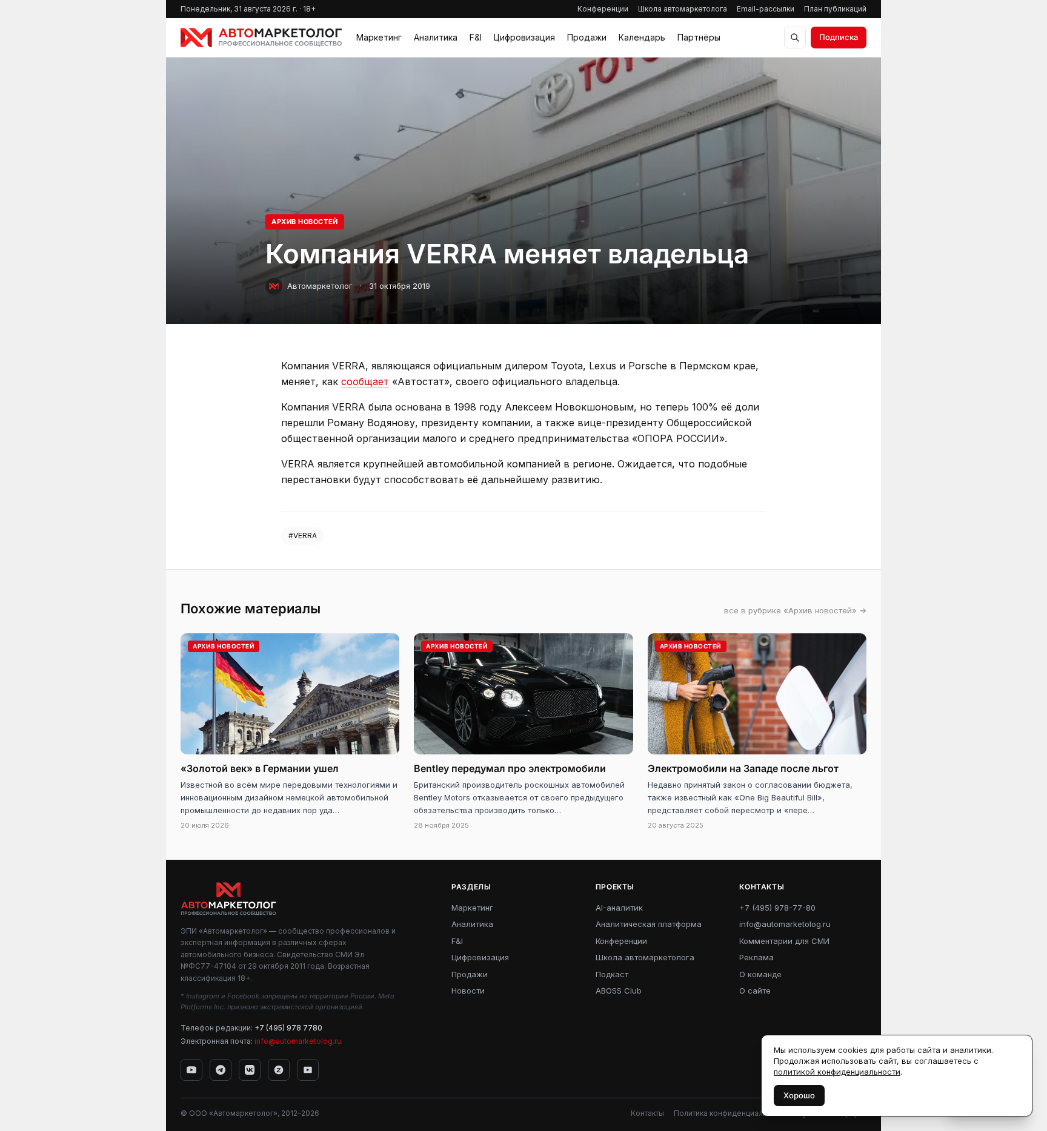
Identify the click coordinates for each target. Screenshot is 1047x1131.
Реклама (756, 957)
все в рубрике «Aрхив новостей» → (795, 610)
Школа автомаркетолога (682, 8)
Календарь (642, 37)
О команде (760, 974)
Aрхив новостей (304, 221)
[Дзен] (279, 1070)
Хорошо (799, 1095)
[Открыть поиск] (795, 37)
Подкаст (612, 974)
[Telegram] (220, 1070)
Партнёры (698, 37)
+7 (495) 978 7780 (288, 1027)
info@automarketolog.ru (297, 1041)
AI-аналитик (619, 907)
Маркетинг (379, 37)
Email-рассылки (765, 8)
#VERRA (302, 535)
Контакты (647, 1113)
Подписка (838, 37)
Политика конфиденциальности (731, 1113)
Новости (468, 990)
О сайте (755, 990)
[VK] (250, 1070)
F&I (476, 37)
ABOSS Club (619, 990)
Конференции (602, 8)
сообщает (365, 381)
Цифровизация (524, 37)
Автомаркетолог (320, 286)
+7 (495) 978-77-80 (777, 907)
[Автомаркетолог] (261, 37)
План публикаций (835, 8)
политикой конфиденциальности (837, 1072)
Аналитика (435, 37)
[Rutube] (308, 1070)
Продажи (587, 37)
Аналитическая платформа (649, 924)
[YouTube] (191, 1070)
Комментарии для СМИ (784, 941)
